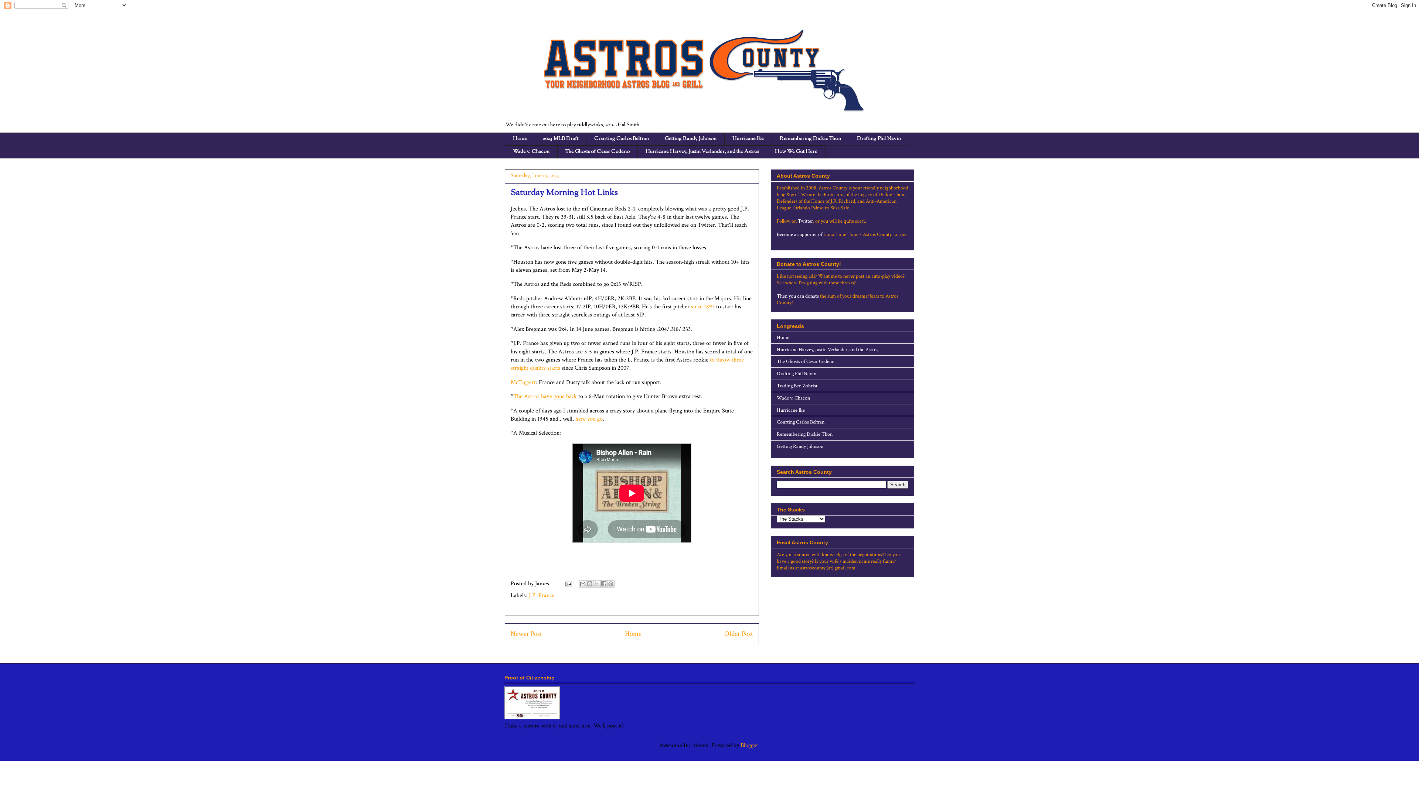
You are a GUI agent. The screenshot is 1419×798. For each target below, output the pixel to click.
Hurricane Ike (748, 139)
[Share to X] (596, 584)
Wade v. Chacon (531, 151)
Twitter (805, 221)
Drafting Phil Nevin (879, 139)
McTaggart (523, 382)
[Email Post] (568, 584)
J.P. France (541, 595)
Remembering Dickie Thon (810, 139)
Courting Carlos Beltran (621, 139)
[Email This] (582, 584)
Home (520, 139)
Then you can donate (798, 296)
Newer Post (526, 633)
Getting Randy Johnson (691, 139)
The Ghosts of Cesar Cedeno (597, 151)
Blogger (749, 745)
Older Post (738, 633)
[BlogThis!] (589, 584)
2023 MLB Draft (560, 139)
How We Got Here (796, 151)
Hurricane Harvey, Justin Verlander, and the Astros (702, 151)
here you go (589, 419)
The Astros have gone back (545, 396)
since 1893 (703, 307)
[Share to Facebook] (604, 584)
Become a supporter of (799, 234)
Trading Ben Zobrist (797, 386)
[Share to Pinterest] (611, 584)
